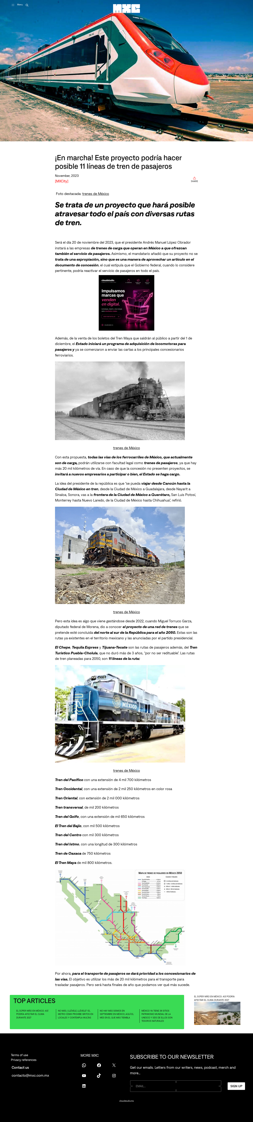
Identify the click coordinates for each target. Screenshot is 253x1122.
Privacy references (23, 1060)
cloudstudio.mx (126, 1101)
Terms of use (19, 1055)
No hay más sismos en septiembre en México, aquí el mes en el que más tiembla (117, 1014)
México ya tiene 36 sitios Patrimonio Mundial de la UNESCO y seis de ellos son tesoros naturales (157, 1016)
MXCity (61, 181)
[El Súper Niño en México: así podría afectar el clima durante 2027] (217, 1014)
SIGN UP (236, 1086)
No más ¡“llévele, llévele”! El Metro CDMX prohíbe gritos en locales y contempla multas (75, 1014)
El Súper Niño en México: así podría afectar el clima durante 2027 (32, 1014)
